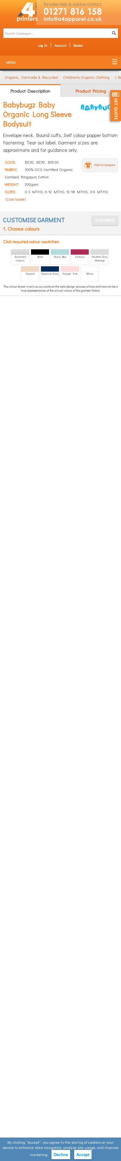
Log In (42, 45)
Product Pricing (91, 91)
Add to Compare (104, 165)
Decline (61, 1154)
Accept (82, 1154)
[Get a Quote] (115, 105)
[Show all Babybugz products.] (99, 107)
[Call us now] (78, 8)
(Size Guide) (15, 199)
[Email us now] (78, 20)
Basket (78, 45)
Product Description (30, 91)
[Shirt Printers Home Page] (18, 12)
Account (60, 45)
